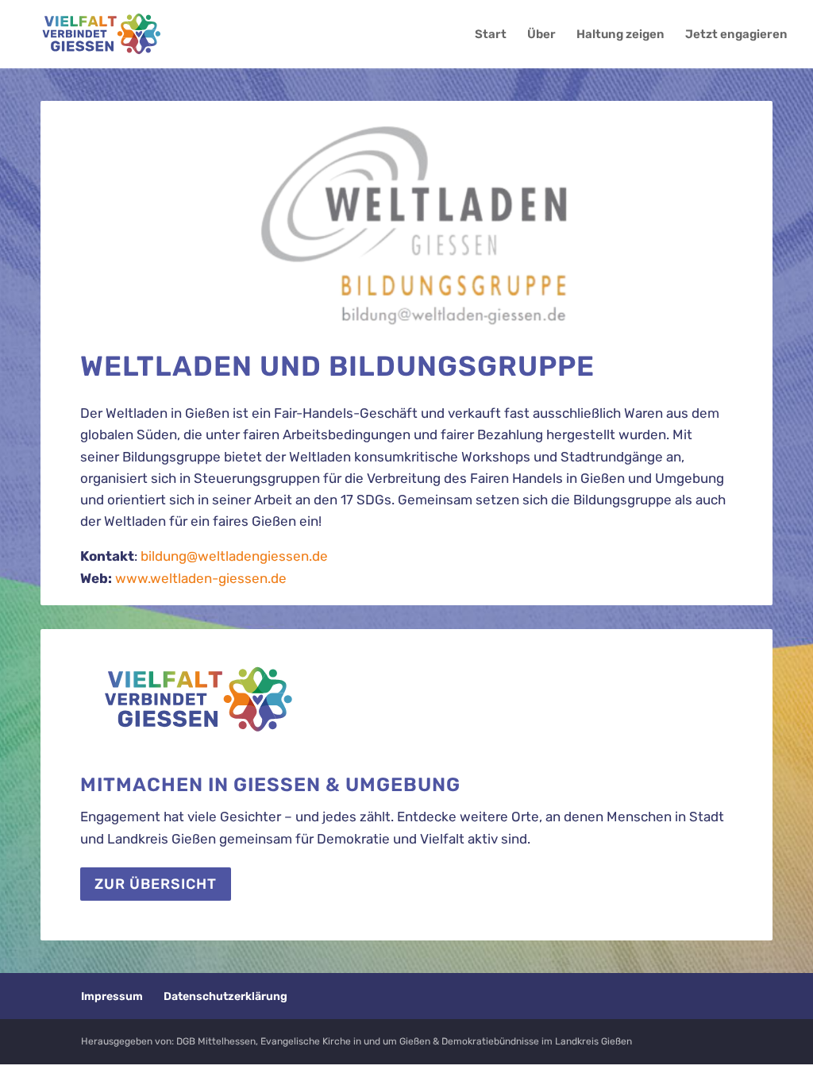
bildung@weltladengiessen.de (234, 556)
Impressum (112, 996)
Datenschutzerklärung (225, 996)
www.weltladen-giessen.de (201, 578)
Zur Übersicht (155, 884)
